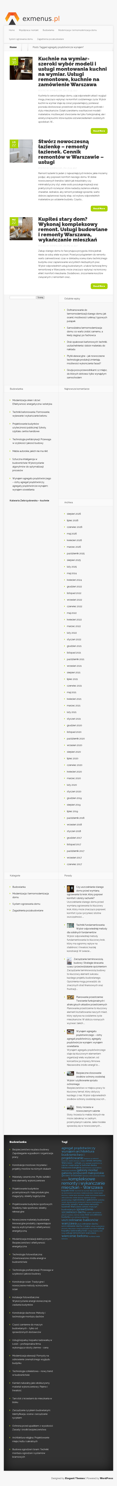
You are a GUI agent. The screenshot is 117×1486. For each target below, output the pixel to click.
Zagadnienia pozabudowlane (50, 39)
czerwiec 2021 (74, 685)
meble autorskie (87, 1193)
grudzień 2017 (74, 837)
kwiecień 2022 (74, 619)
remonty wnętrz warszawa (75, 1204)
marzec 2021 (73, 705)
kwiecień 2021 (74, 699)
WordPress (106, 1478)
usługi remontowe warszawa (81, 1233)
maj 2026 (72, 533)
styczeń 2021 (74, 718)
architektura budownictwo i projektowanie (77, 1154)
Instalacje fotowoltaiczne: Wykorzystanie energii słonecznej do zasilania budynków (31, 1301)
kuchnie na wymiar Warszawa (86, 1191)
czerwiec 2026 (74, 527)
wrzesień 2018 (74, 824)
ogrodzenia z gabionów (84, 1199)
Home (12, 30)
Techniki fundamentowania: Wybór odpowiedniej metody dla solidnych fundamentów (87, 929)
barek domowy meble (77, 1161)
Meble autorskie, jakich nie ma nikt (30, 451)
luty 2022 (72, 632)
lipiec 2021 (72, 679)
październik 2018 (75, 818)
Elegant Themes (75, 1478)
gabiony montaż (87, 1170)
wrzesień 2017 (74, 857)
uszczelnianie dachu (87, 1223)
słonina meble (79, 1215)
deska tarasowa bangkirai (79, 1166)
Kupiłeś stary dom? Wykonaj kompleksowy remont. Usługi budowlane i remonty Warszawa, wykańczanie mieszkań (73, 229)
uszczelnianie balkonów (80, 1217)
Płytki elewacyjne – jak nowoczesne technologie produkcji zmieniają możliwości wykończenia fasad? (86, 360)
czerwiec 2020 (74, 765)
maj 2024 (72, 573)
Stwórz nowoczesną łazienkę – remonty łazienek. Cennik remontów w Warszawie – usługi (71, 151)
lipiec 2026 (72, 520)
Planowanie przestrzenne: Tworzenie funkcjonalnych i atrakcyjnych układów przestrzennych (87, 1001)
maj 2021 (71, 692)
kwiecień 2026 (74, 540)
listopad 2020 (74, 732)
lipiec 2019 (72, 811)
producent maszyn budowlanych (90, 1202)
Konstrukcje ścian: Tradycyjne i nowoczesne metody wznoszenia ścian (30, 1285)
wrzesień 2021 (74, 666)
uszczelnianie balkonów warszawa (79, 1221)
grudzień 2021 (74, 646)
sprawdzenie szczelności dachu (77, 1211)
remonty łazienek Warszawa (80, 1205)
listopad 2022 (74, 593)
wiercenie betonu (74, 1236)
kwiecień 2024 (74, 580)
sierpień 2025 (74, 560)
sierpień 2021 (73, 672)
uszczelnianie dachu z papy (75, 1226)
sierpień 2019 (74, 804)
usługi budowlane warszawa (86, 1228)
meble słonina (78, 1198)
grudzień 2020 (74, 725)
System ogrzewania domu (21, 39)
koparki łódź (67, 1190)
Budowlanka (48, 30)
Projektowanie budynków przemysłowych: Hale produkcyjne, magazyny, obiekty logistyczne (30, 1192)
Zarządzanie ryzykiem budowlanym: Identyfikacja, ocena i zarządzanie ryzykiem (31, 1414)
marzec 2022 (74, 626)
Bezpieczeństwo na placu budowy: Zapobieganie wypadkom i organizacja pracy (32, 1153)
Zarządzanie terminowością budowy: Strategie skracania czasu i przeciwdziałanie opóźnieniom (87, 963)
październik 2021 (75, 659)
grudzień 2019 (74, 798)
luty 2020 (72, 785)
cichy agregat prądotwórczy (91, 1163)
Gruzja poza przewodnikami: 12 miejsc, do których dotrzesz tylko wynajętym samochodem (87, 374)
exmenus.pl (56, 90)
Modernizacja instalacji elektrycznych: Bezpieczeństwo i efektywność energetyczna (32, 1243)
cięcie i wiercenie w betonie (75, 1165)
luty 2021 (71, 712)
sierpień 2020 (74, 751)
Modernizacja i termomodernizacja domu (77, 30)
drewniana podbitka (68, 1170)
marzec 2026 (74, 546)
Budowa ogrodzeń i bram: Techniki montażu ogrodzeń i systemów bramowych (30, 1453)
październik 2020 (76, 738)
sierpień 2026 (74, 513)
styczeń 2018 (74, 831)
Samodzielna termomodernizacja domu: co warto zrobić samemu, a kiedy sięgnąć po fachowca (85, 331)
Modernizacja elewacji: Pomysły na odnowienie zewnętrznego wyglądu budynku (31, 1359)
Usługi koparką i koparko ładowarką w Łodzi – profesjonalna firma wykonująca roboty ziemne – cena (32, 1344)
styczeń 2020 (74, 791)
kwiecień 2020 (74, 771)
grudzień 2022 (74, 586)
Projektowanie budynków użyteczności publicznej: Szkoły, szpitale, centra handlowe (29, 427)
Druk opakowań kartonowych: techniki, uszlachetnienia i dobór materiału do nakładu (87, 346)
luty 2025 (72, 566)
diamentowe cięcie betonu (92, 1168)
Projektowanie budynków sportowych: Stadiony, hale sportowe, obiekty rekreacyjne (32, 1208)
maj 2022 (72, 613)
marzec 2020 (74, 778)
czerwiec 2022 (74, 606)
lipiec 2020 (72, 758)
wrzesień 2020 (74, 745)
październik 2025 (76, 553)
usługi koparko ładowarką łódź (82, 1229)
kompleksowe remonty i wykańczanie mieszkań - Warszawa (83, 1183)
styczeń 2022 (74, 639)
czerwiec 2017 (74, 864)
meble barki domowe (76, 1195)
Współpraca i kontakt (29, 30)
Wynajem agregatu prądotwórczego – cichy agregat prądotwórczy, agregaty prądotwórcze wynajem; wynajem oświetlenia (85, 1039)
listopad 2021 (74, 652)
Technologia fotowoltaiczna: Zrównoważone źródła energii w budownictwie (29, 1258)
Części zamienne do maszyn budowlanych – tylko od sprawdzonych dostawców (27, 1328)
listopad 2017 (74, 844)
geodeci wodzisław (71, 1175)
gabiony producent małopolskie (82, 1173)
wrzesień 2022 (74, 599)
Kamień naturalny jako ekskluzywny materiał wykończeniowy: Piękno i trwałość (31, 1387)
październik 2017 (75, 851)
